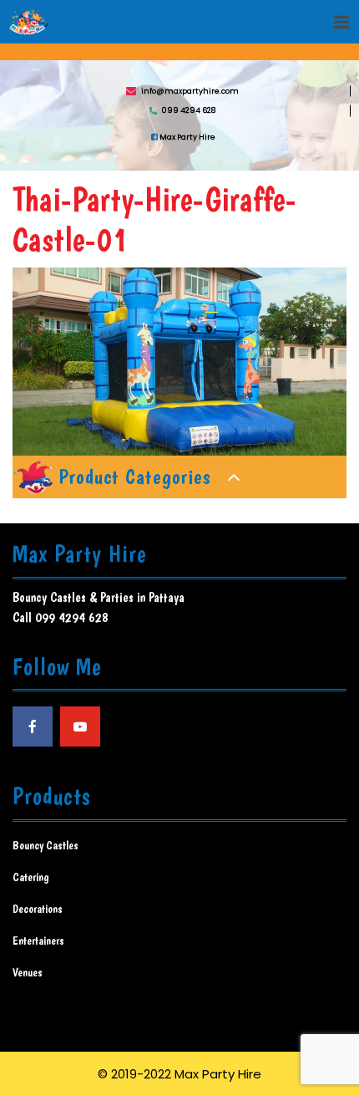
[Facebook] (33, 726)
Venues (28, 972)
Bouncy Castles (45, 845)
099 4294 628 (188, 110)
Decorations (38, 908)
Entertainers (38, 940)
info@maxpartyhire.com (190, 90)
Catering (31, 877)
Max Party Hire (186, 136)
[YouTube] (80, 726)
